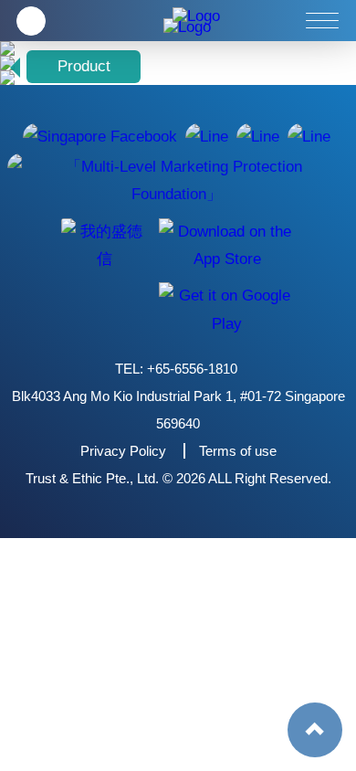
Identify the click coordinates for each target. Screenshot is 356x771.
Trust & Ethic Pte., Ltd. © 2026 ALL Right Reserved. (178, 478)
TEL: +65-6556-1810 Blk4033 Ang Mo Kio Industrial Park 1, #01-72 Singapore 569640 (178, 396)
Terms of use (238, 451)
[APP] (103, 245)
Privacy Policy (123, 451)
